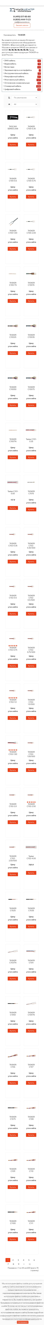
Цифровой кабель (12, 89)
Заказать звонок (22, 25)
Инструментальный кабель (16, 73)
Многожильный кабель (14, 80)
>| (29, 1264)
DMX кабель (9, 61)
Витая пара (9, 67)
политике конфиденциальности (28, 1319)
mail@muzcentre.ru (22, 22)
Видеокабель (10, 64)
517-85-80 (22, 16)
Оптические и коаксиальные (17, 83)
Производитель (10, 35)
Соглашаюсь (22, 1322)
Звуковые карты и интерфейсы (18, 70)
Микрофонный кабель (14, 77)
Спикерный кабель (12, 86)
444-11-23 (22, 19)
